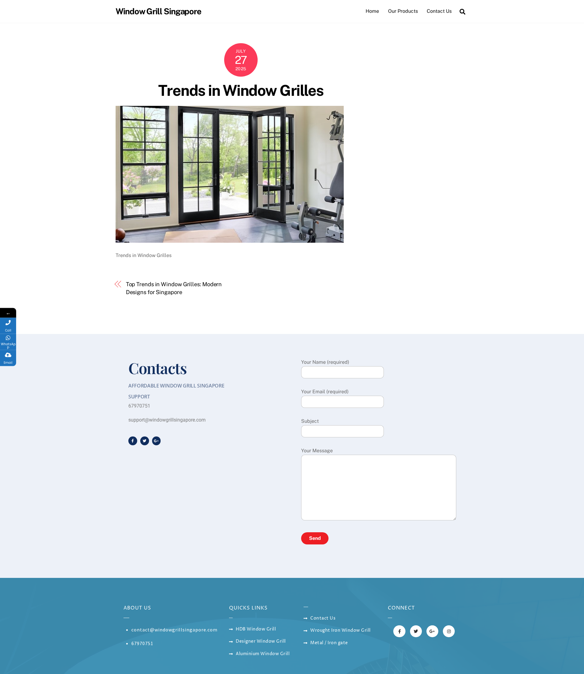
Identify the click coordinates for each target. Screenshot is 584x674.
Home (372, 11)
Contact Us (439, 11)
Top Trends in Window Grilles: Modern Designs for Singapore (174, 288)
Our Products (403, 11)
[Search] (462, 11)
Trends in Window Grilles (241, 90)
